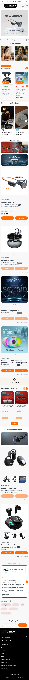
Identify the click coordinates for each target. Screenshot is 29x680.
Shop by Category (5, 659)
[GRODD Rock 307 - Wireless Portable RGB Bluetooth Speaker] (21, 78)
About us (3, 647)
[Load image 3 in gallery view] (22, 479)
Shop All (3, 656)
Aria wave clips (7, 260)
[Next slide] (26, 1)
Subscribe (22, 625)
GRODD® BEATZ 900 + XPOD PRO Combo (7, 406)
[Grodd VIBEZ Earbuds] (7, 78)
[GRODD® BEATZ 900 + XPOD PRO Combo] (7, 397)
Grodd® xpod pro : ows (10, 311)
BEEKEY (21, 677)
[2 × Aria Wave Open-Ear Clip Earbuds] (21, 397)
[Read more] (26, 68)
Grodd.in (12, 677)
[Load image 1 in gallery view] (6, 479)
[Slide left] (2, 86)
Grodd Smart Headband (17, 569)
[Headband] (7, 53)
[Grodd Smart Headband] (6, 570)
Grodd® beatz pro (8, 202)
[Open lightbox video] (7, 122)
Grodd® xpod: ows (8, 488)
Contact (3, 650)
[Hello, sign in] (23, 6)
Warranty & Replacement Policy (8, 665)
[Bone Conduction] (21, 53)
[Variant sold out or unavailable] (2, 214)
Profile (2, 653)
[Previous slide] (2, 1)
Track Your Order (5, 662)
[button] (2, 6)
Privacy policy (9, 671)
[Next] (26, 121)
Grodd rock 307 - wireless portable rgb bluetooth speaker (20, 90)
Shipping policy (15, 674)
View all (14, 423)
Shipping (3, 206)
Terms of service (19, 671)
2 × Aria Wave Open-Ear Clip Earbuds (21, 406)
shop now (14, 148)
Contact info (4, 644)
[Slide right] (27, 86)
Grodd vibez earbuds (7, 88)
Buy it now (21, 218)
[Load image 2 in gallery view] (14, 479)
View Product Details (22, 222)
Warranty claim (4, 668)
